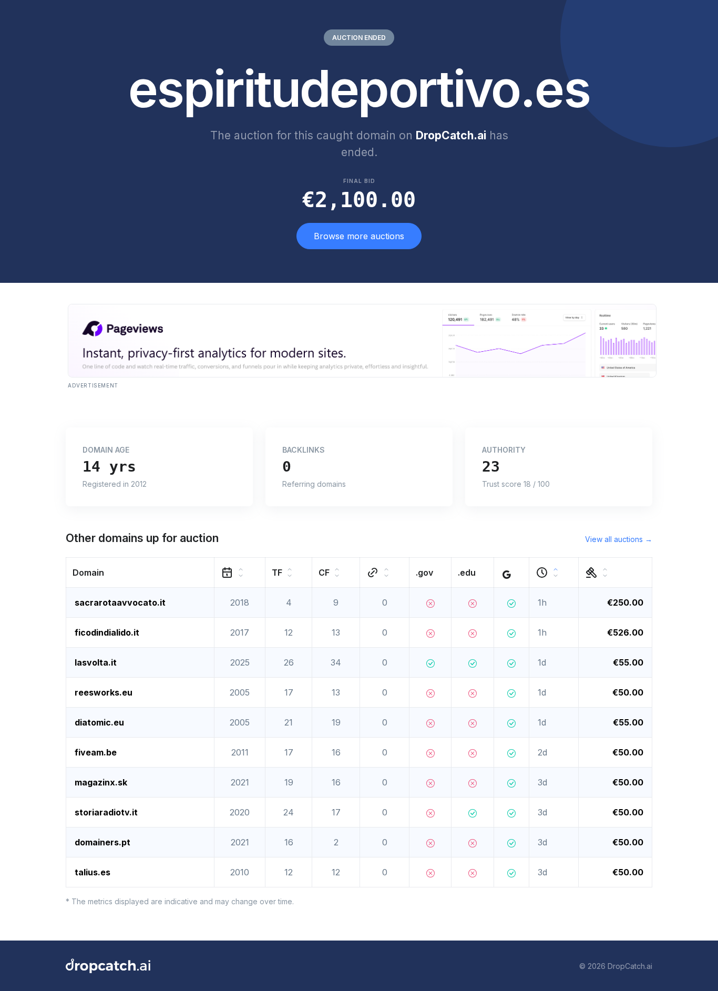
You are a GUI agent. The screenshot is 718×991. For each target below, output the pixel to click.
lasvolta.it (96, 662)
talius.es (92, 872)
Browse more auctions (359, 236)
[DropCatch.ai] (108, 965)
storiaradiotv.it (106, 812)
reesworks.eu (103, 692)
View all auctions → (618, 539)
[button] (140, 573)
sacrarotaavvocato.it (120, 602)
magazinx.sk (101, 782)
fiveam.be (96, 752)
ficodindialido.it (107, 632)
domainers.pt (102, 842)
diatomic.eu (99, 722)
